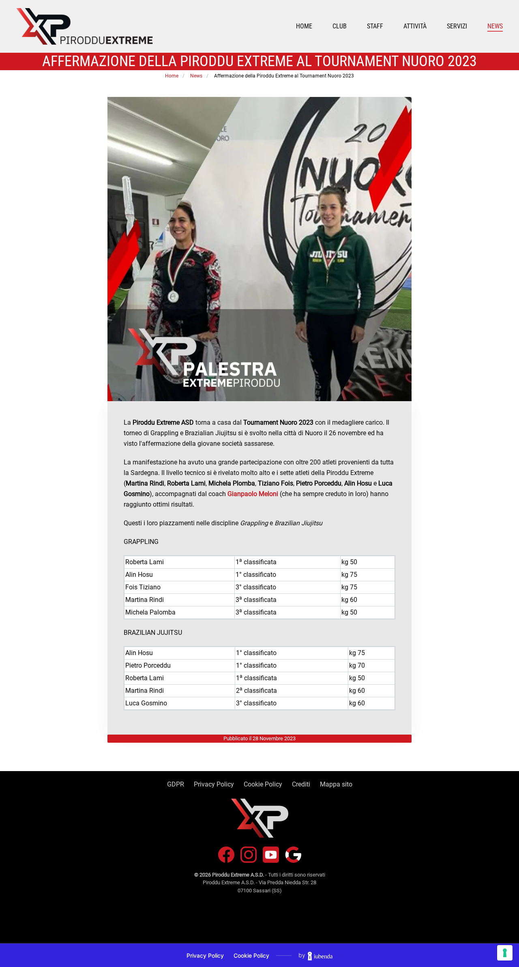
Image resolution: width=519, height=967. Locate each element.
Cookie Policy (263, 784)
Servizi (457, 26)
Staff (375, 26)
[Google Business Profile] (293, 854)
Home (304, 26)
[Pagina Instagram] (248, 854)
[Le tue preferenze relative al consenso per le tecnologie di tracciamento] (505, 953)
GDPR (175, 784)
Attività (415, 26)
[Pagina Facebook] (226, 854)
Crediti (301, 784)
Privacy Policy (214, 784)
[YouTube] (271, 854)
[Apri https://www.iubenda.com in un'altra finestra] (320, 955)
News (495, 26)
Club (339, 26)
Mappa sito (336, 784)
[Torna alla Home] (84, 26)
